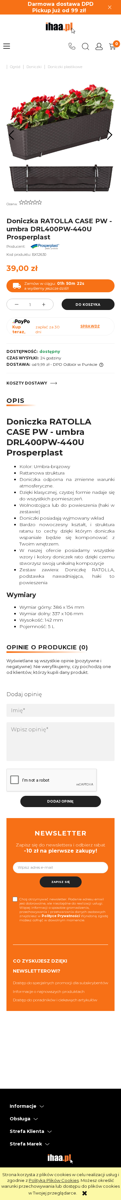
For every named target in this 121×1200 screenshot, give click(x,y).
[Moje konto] (99, 46)
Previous (11, 135)
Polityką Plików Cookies (54, 1180)
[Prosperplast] (44, 246)
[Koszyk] (112, 46)
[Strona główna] (60, 28)
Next (110, 135)
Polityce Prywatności (61, 916)
